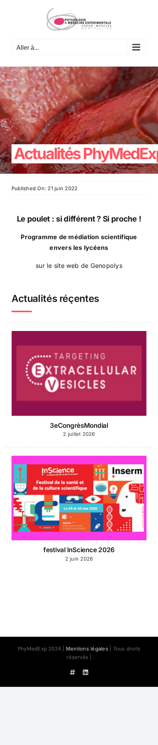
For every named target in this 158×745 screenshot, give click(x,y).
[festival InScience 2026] (79, 498)
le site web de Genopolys (83, 265)
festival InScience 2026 (79, 550)
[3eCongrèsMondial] (79, 373)
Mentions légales (87, 649)
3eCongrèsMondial (79, 425)
